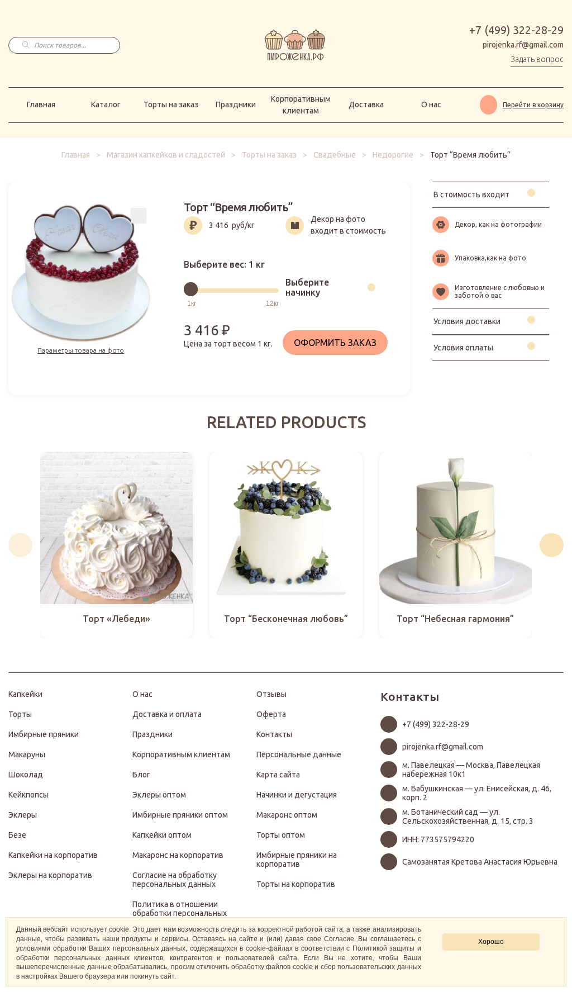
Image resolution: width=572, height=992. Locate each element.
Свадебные (334, 154)
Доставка (366, 104)
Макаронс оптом (286, 814)
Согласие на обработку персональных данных (174, 880)
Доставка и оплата (167, 714)
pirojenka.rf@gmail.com (523, 44)
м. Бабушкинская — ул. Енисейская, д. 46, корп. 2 (476, 793)
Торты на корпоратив (295, 884)
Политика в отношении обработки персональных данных (179, 913)
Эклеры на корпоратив (50, 875)
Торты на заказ (171, 104)
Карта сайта (278, 774)
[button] (20, 545)
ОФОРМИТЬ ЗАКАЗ (335, 343)
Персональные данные (298, 754)
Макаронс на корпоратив (177, 855)
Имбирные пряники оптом (180, 814)
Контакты (274, 734)
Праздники (236, 104)
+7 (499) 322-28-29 (516, 30)
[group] (116, 545)
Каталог (106, 104)
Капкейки (25, 694)
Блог (141, 774)
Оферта (271, 714)
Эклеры (22, 814)
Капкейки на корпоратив (53, 855)
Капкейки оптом (162, 834)
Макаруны (26, 754)
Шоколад (25, 774)
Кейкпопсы (28, 794)
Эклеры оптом (159, 794)
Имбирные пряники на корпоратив (296, 859)
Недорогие (393, 154)
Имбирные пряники (43, 734)
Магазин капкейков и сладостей (166, 154)
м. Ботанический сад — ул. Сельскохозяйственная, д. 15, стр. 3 (467, 816)
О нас (431, 104)
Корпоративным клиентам (301, 104)
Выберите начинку (307, 287)
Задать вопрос (537, 59)
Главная (41, 104)
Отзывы (271, 694)
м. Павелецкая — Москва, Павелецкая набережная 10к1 (471, 770)
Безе (17, 834)
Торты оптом (280, 834)
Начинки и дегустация (296, 794)
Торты (20, 714)
